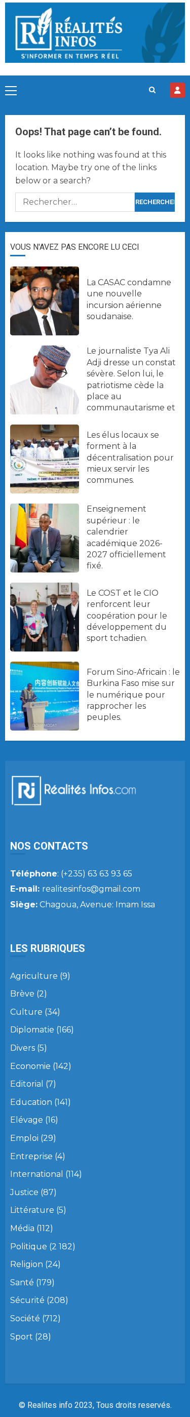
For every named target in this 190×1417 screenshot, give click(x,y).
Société (25, 1318)
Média (22, 1228)
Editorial (27, 1084)
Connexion (177, 90)
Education (31, 1102)
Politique (28, 1246)
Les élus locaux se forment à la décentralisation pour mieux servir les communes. (130, 457)
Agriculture (34, 976)
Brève (22, 994)
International (36, 1174)
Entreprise (31, 1156)
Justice (24, 1192)
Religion (26, 1264)
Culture (26, 1012)
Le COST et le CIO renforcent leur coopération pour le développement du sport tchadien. (127, 615)
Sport (21, 1337)
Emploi (24, 1138)
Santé (22, 1282)
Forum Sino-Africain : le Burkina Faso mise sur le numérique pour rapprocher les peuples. (133, 694)
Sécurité (27, 1300)
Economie (30, 1066)
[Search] (152, 90)
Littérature (32, 1210)
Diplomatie (32, 1030)
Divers (22, 1048)
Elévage (26, 1120)
